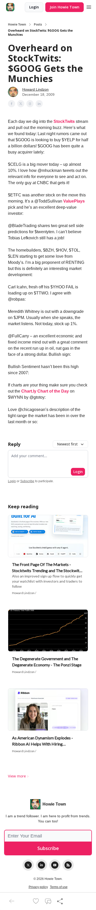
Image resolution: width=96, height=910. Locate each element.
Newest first (67, 444)
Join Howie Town (64, 7)
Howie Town (17, 24)
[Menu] (89, 6)
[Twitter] (28, 865)
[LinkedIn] (41, 865)
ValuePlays (74, 201)
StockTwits (64, 121)
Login (34, 7)
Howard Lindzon (35, 89)
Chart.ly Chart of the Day (45, 391)
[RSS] (68, 865)
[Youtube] (54, 865)
